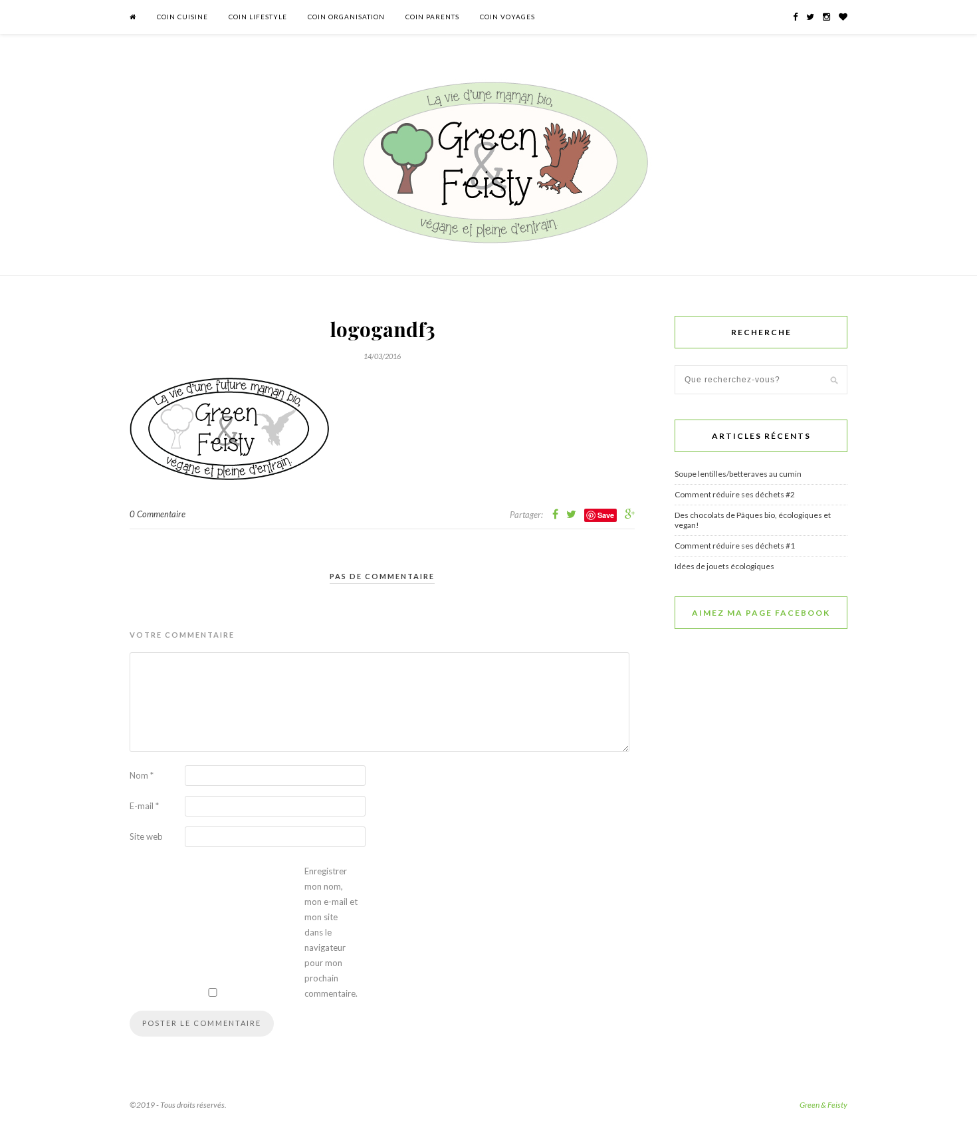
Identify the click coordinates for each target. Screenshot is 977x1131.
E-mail (144, 806)
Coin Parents (432, 17)
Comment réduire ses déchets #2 (735, 494)
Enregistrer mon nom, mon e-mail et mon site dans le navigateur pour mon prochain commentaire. (331, 932)
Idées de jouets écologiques (724, 566)
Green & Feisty (823, 1105)
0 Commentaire (157, 514)
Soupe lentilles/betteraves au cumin (738, 474)
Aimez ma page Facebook (761, 613)
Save (605, 515)
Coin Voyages (507, 17)
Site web (146, 836)
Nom (142, 775)
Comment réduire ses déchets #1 (735, 546)
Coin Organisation (346, 17)
